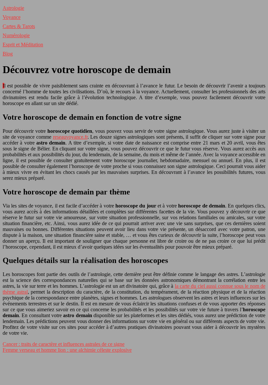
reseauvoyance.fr (70, 137)
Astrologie (13, 8)
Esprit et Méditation (23, 44)
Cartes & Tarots (19, 26)
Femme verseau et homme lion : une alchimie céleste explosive (67, 350)
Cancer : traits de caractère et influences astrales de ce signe (64, 344)
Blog (8, 53)
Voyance (12, 17)
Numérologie (16, 35)
